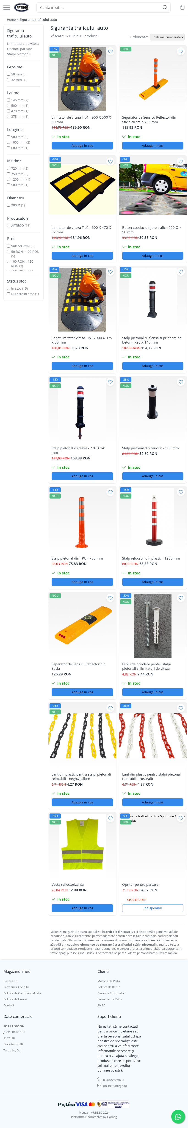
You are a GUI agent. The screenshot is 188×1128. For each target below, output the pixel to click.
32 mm (16, 79)
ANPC (101, 1005)
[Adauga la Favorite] (110, 51)
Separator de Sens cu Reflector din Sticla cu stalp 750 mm (149, 119)
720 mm (18, 168)
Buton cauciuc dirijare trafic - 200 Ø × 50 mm (151, 229)
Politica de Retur (108, 987)
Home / (13, 19)
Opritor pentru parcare (140, 884)
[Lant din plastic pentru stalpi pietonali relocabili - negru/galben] (82, 736)
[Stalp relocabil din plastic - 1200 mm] (153, 520)
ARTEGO (17, 225)
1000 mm (18, 142)
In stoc (16, 288)
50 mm (16, 74)
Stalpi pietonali (18, 54)
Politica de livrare (15, 999)
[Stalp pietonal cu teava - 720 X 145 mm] (82, 410)
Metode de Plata (108, 981)
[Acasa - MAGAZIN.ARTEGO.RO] (22, 7)
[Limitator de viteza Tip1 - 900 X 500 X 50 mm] (82, 79)
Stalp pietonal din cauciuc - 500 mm (150, 448)
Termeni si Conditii (16, 987)
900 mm (17, 137)
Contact (8, 1005)
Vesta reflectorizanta (68, 884)
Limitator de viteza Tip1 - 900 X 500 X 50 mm (81, 119)
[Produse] (7, 8)
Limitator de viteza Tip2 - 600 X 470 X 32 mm (81, 229)
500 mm (17, 105)
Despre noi (10, 981)
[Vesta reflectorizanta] (82, 846)
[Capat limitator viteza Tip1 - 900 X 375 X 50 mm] (82, 299)
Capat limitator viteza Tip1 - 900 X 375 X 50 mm (82, 340)
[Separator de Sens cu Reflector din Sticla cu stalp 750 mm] (153, 79)
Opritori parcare (19, 49)
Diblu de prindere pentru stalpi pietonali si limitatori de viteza (146, 666)
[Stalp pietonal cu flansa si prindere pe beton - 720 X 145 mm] (153, 299)
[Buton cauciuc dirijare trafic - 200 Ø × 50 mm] (153, 189)
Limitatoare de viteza (23, 43)
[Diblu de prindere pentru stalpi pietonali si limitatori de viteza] (153, 626)
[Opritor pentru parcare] (153, 846)
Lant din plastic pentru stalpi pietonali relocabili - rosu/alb (152, 776)
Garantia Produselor (111, 993)
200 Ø (15, 205)
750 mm (18, 174)
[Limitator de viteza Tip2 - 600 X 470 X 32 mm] (82, 189)
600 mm (17, 148)
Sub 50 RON (20, 246)
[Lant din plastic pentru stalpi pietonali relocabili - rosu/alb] (153, 736)
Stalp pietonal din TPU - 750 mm (77, 558)
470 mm (17, 111)
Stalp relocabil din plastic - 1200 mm (151, 558)
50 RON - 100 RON (25, 251)
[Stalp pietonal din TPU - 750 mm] (82, 520)
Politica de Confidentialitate (22, 993)
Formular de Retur (109, 999)
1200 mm (18, 179)
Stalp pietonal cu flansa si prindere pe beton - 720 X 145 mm (151, 340)
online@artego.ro (114, 1086)
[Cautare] (165, 7)
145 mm (17, 100)
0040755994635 (113, 1080)
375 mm (17, 116)
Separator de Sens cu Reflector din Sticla (78, 666)
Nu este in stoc (22, 294)
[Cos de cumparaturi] (182, 7)
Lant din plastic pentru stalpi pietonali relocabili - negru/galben (81, 776)
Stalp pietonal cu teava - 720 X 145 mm (79, 450)
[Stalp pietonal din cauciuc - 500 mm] (153, 410)
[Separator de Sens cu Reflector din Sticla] (82, 626)
